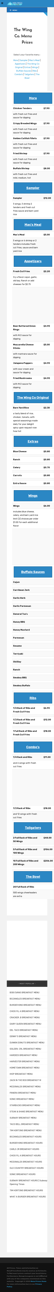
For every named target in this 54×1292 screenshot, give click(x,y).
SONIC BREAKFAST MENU (22, 1099)
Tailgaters (29, 74)
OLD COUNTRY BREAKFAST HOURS (27, 1168)
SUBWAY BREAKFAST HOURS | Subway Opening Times (28, 1182)
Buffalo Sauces (23, 71)
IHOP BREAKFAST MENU (21, 1074)
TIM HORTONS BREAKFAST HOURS (26, 1190)
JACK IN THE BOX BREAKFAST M (25, 1080)
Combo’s (19, 74)
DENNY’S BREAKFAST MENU (23, 1036)
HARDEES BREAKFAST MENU (23, 1055)
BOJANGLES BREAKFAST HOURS (26, 1136)
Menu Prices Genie (38, 1281)
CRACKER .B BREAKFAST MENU (25, 1017)
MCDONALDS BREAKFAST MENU (25, 1086)
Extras (27, 67)
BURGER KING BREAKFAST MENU (25, 1005)
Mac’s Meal (34, 60)
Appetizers (20, 64)
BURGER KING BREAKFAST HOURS (26, 1143)
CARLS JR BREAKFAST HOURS (24, 1149)
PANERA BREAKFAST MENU (23, 1093)
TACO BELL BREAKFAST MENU (24, 1124)
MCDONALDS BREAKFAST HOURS (26, 1162)
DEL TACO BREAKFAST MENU (24, 1030)
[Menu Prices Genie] (15, 3)
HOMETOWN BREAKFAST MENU (25, 1067)
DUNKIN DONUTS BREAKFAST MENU (27, 1042)
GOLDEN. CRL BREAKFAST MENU (25, 1049)
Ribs (35, 71)
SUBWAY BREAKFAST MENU (23, 1118)
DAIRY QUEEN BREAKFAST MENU (25, 1024)
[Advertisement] (26, 304)
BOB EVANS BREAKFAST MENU (24, 992)
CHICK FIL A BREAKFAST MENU (24, 1011)
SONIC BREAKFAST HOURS (23, 1174)
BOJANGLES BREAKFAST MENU (25, 999)
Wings (35, 67)
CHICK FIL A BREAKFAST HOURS (25, 1155)
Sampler (24, 60)
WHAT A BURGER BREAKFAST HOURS (28, 1196)
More (15, 60)
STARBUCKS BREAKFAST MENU (25, 1105)
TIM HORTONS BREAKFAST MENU (26, 1130)
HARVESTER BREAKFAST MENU (25, 1061)
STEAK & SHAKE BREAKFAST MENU (27, 1111)
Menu (14, 10)
